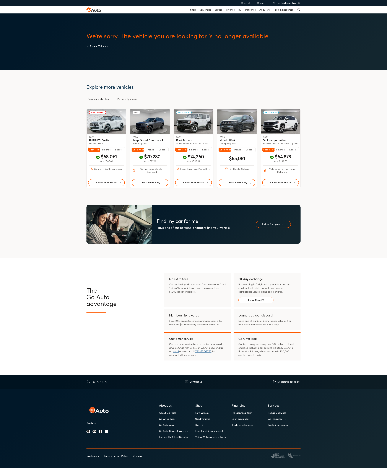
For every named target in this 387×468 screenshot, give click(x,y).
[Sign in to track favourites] (122, 112)
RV (239, 9)
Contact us (247, 3)
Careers (261, 3)
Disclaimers (92, 455)
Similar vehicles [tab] (98, 99)
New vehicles (202, 412)
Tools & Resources (283, 9)
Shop (193, 9)
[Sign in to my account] (299, 3)
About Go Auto (167, 412)
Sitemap (137, 455)
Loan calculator (240, 418)
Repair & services (277, 412)
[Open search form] (299, 9)
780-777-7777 (203, 351)
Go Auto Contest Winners (173, 430)
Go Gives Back (167, 418)
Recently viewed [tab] (128, 99)
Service (218, 9)
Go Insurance (275, 418)
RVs (197, 424)
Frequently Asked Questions (174, 437)
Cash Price (94, 149)
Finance (230, 9)
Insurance (250, 9)
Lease (118, 149)
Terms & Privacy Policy (116, 455)
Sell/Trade (205, 9)
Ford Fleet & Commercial (209, 430)
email (176, 351)
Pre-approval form (242, 412)
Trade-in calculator (242, 424)
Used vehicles (202, 418)
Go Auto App (166, 424)
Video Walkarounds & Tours (210, 437)
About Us (264, 9)
